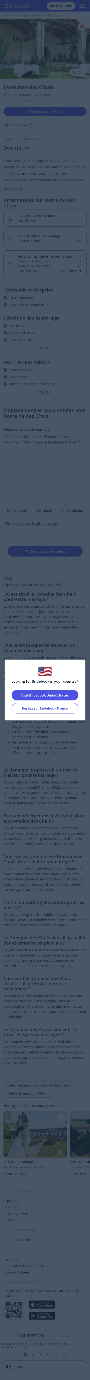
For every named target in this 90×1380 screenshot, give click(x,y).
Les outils (11, 1259)
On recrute (12, 1207)
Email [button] (47, 510)
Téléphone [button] (75, 510)
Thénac (44, 94)
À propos (11, 1200)
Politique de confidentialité (50, 1344)
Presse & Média (16, 1213)
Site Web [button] (20, 510)
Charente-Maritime (23, 94)
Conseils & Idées (17, 1272)
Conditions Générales (15, 1347)
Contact (10, 1220)
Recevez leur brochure (47, 111)
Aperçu (8, 139)
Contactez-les (30, 139)
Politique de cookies (14, 1344)
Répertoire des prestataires (25, 1265)
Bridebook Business (19, 1239)
